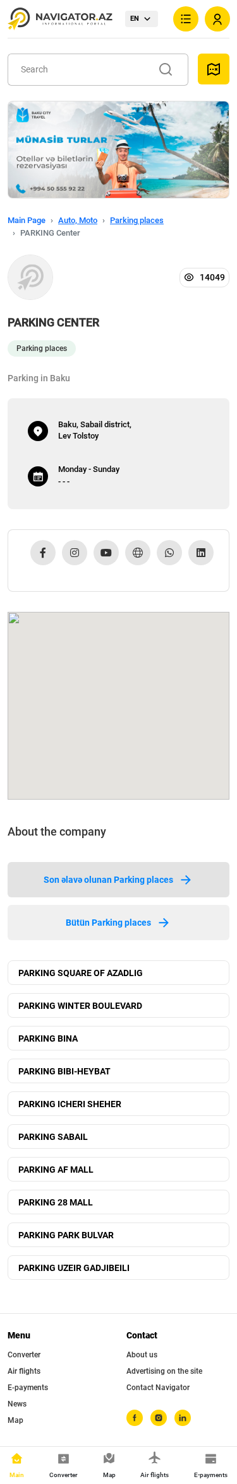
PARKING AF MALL (56, 1170)
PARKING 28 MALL (55, 1202)
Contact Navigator (158, 1387)
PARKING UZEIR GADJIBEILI (74, 1268)
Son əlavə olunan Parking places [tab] (108, 880)
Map (15, 1420)
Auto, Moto (77, 220)
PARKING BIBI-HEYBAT (64, 1071)
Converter (24, 1354)
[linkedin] (182, 1418)
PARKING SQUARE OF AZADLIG (80, 973)
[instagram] (158, 1418)
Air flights (24, 1371)
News (17, 1404)
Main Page (27, 220)
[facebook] (134, 1418)
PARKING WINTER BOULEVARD (80, 1006)
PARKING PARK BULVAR (66, 1235)
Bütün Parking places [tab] (108, 922)
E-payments (28, 1387)
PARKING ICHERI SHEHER (69, 1104)
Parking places (137, 220)
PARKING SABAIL (53, 1137)
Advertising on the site (164, 1371)
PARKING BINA (48, 1038)
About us (141, 1354)
